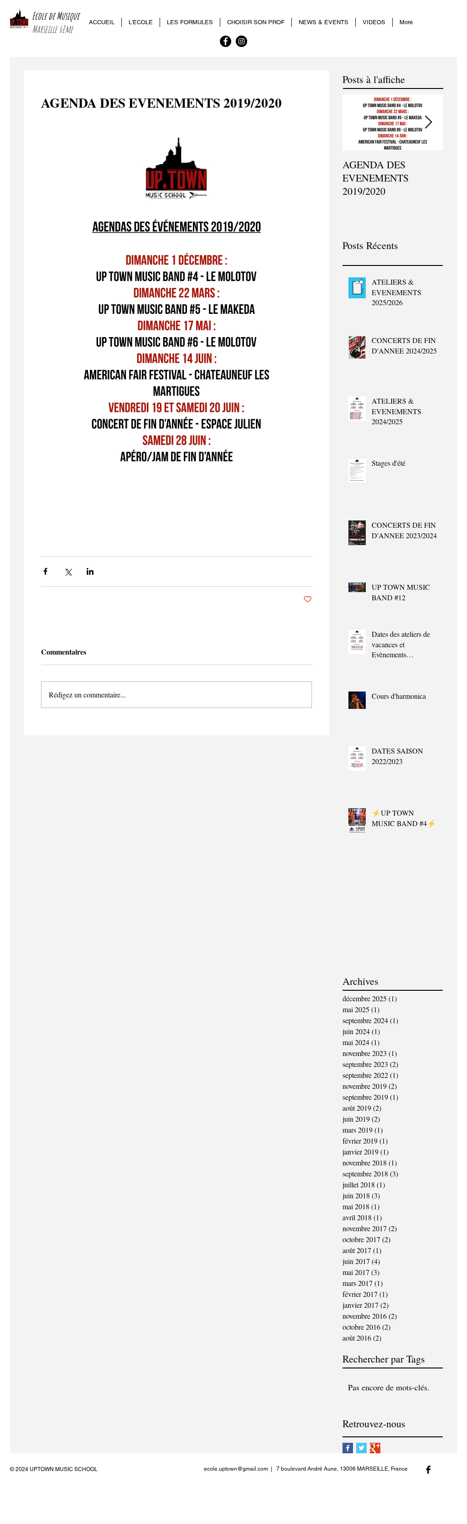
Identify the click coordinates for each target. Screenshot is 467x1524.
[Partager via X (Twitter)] (67, 571)
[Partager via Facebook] (45, 571)
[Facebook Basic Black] (428, 1470)
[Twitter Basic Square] (361, 1448)
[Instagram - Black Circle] (241, 41)
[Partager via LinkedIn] (90, 571)
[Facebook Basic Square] (347, 1448)
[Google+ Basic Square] (375, 1448)
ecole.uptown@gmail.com (236, 1469)
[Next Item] (428, 122)
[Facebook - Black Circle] (225, 41)
